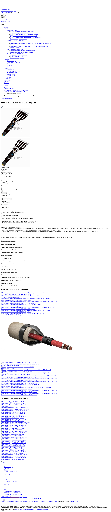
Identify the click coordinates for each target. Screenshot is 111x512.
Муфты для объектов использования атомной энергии (25, 37)
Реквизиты (7, 474)
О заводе (3, 464)
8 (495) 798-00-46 (5, 12)
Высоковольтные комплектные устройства (22, 52)
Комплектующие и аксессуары (18, 39)
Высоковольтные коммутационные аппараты (22, 50)
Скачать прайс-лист (6, 98)
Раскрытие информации (10, 471)
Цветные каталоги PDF (10, 481)
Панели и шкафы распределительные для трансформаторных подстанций (30, 43)
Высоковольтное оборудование (15, 49)
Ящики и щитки (14, 47)
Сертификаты (8, 468)
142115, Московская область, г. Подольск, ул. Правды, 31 (17, 498)
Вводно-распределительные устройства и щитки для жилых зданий (29, 46)
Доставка (6, 484)
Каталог (6, 27)
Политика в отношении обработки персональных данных (17, 501)
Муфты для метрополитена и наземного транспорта (24, 34)
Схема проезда (37, 498)
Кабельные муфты (12, 30)
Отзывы (6, 470)
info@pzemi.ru (23, 497)
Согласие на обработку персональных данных (46, 501)
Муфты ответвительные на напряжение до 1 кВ (23, 36)
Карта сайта (74, 501)
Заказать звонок (14, 497)
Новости (6, 472)
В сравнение (4, 195)
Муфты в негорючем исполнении (19, 33)
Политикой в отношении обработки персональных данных (31, 509)
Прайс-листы (7, 480)
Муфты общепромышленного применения (22, 31)
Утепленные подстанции (17, 58)
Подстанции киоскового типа (18, 55)
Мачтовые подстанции (16, 56)
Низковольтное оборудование (15, 40)
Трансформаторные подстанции (16, 53)
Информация (4, 477)
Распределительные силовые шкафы (20, 44)
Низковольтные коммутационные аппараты (22, 42)
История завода (8, 467)
